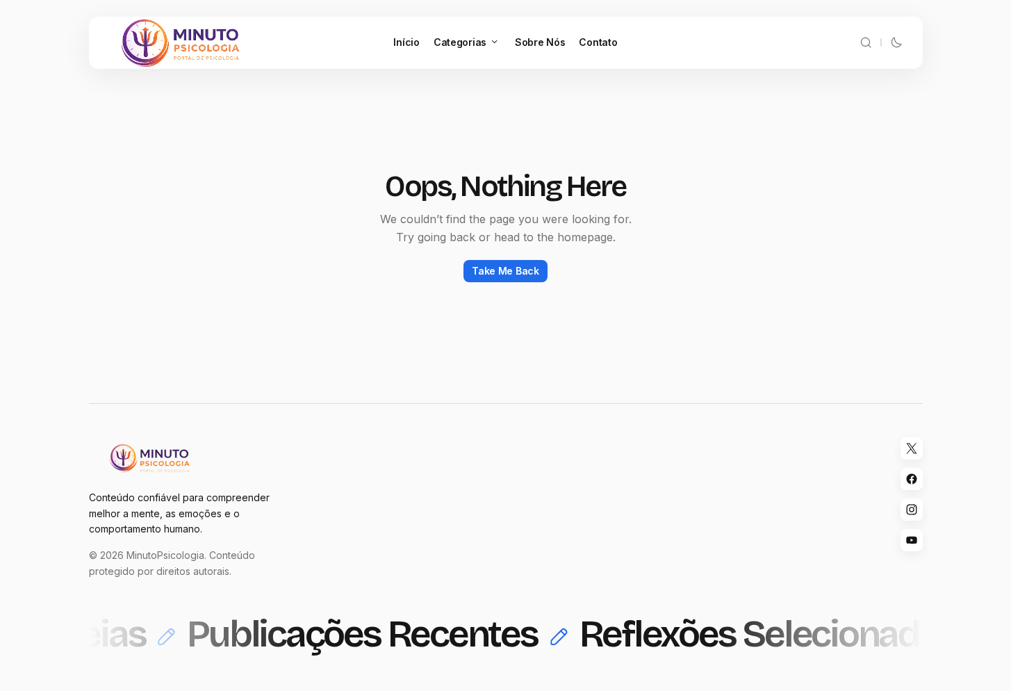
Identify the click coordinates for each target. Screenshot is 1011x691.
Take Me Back (505, 271)
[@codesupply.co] (912, 509)
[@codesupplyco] (912, 448)
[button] (865, 43)
